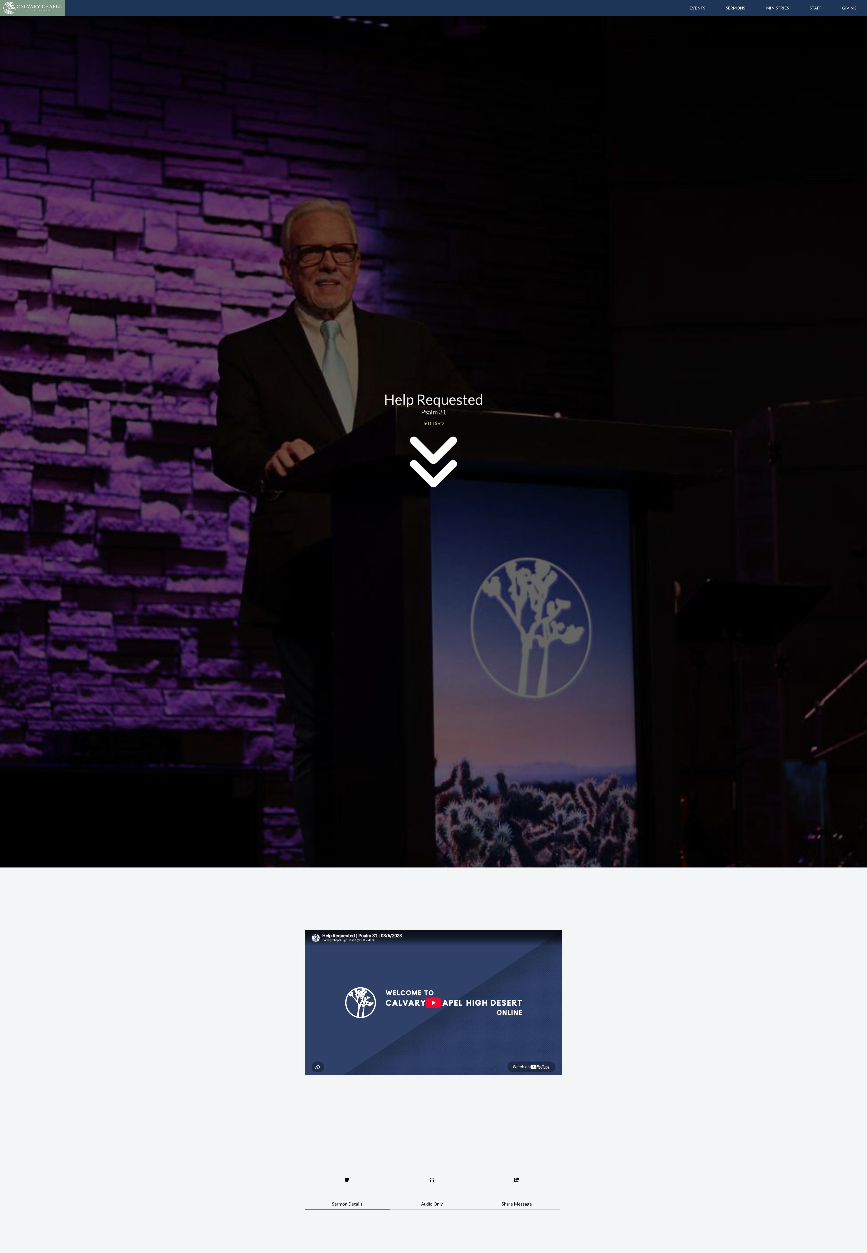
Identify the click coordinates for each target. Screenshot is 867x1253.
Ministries (777, 7)
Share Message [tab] (517, 1203)
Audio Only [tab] (432, 1203)
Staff (815, 7)
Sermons (735, 7)
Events (697, 7)
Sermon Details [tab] (347, 1203)
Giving (849, 7)
